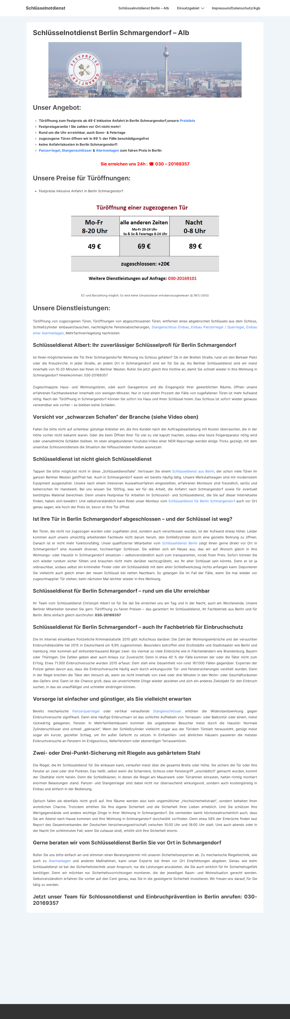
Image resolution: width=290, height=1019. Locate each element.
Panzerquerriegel (86, 711)
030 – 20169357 (172, 164)
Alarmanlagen (107, 150)
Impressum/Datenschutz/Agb (236, 8)
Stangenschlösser (77, 150)
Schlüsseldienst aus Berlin (193, 471)
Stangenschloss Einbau (170, 327)
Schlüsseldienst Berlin (179, 543)
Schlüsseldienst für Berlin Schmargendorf (201, 501)
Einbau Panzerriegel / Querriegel (217, 327)
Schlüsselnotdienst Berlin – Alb (143, 8)
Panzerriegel (49, 150)
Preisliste (187, 120)
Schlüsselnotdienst (45, 8)
